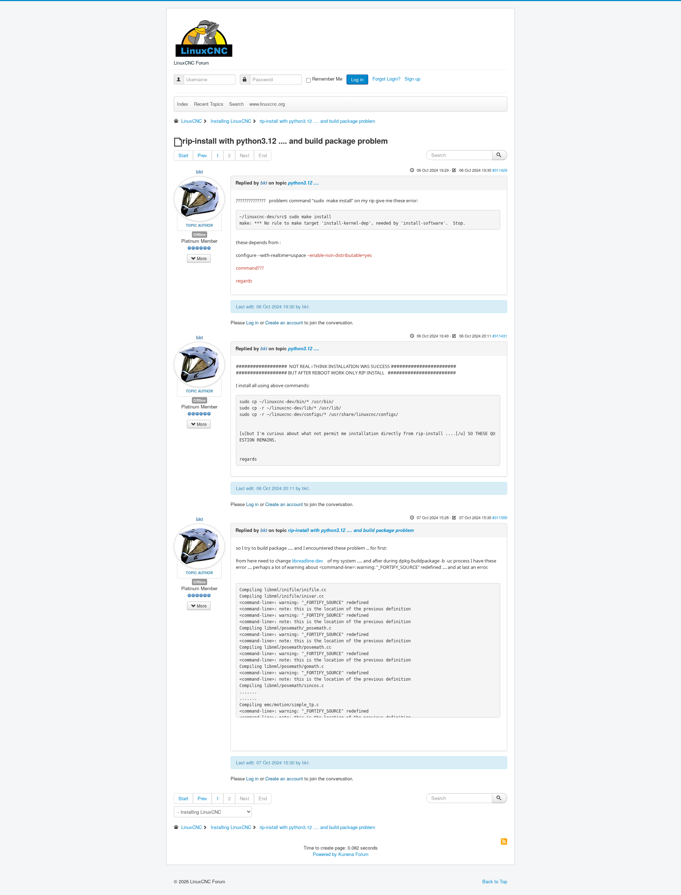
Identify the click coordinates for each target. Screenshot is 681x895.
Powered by (325, 854)
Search (236, 103)
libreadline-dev (307, 561)
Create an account (284, 322)
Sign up (413, 78)
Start (183, 155)
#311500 (499, 517)
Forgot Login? (387, 78)
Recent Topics (208, 103)
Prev (202, 155)
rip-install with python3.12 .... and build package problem (351, 530)
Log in (357, 79)
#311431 (499, 336)
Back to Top (494, 881)
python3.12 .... (303, 182)
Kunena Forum (353, 854)
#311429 (499, 170)
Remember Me (327, 79)
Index (182, 103)
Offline (199, 234)
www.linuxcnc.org (267, 103)
